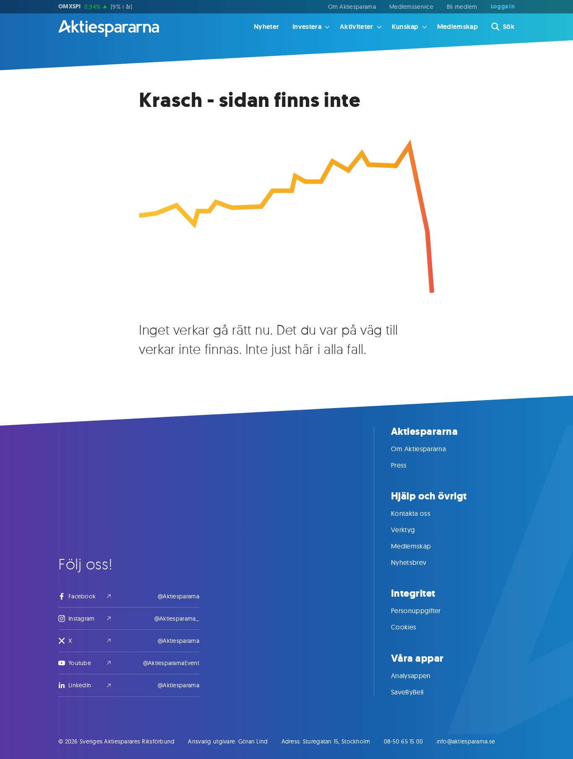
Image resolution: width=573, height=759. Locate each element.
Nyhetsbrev (408, 562)
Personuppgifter (416, 610)
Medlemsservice (411, 6)
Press (399, 465)
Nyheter (266, 26)
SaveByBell (407, 692)
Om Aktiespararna (352, 6)
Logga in (503, 6)
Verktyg (403, 529)
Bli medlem (462, 6)
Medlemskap (457, 26)
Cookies (403, 627)
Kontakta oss (410, 513)
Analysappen (411, 675)
